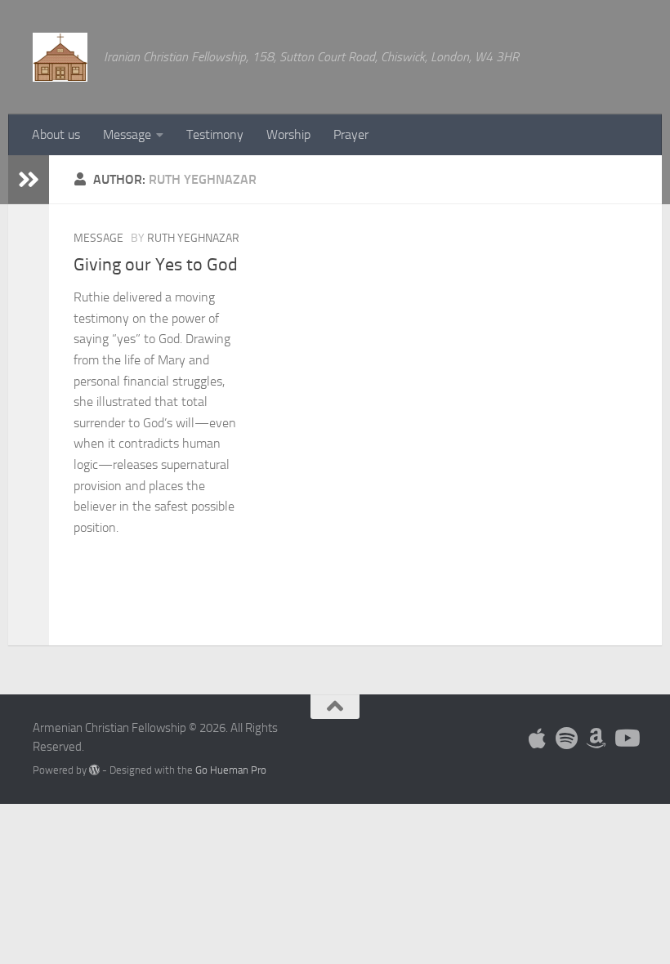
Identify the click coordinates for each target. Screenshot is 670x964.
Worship (288, 134)
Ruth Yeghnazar (193, 238)
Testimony (214, 134)
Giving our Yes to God (156, 264)
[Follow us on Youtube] (625, 738)
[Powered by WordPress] (94, 770)
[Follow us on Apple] (537, 738)
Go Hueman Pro (230, 770)
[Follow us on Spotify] (567, 738)
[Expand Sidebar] (28, 179)
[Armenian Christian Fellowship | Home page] (60, 57)
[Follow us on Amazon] (596, 738)
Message (127, 134)
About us (56, 134)
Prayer (350, 134)
